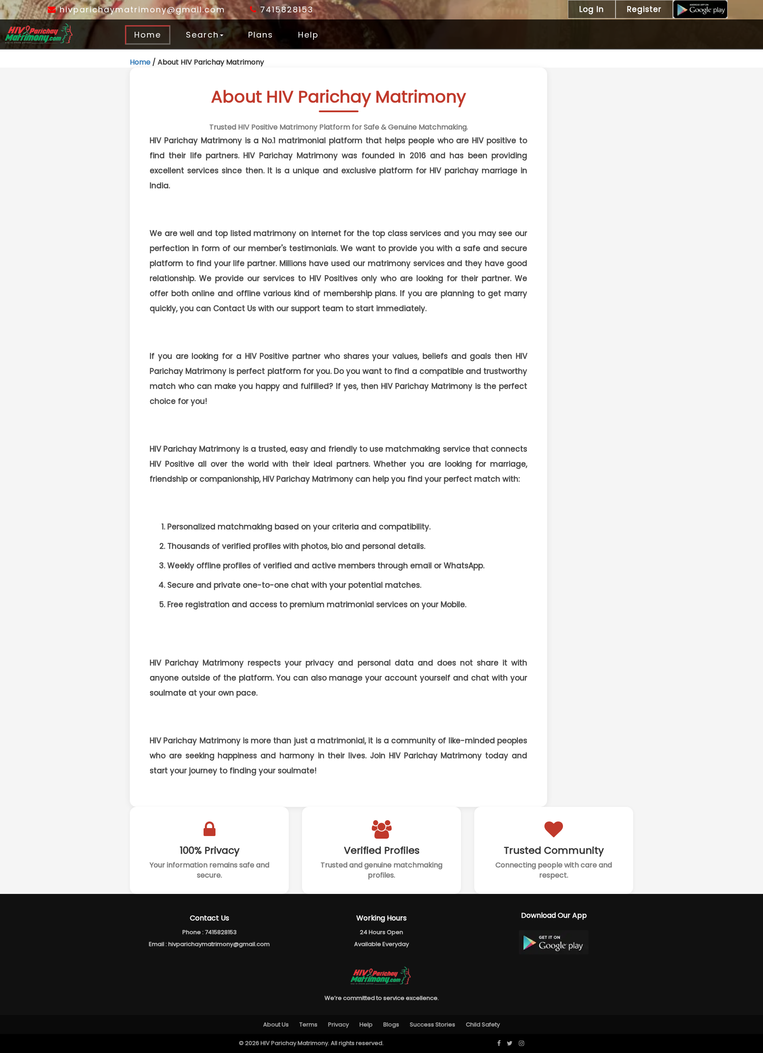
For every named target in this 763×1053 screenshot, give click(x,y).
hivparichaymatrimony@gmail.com (141, 9)
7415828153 (285, 9)
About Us (276, 1024)
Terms (308, 1024)
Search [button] (202, 34)
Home (147, 34)
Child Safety (483, 1024)
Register (644, 9)
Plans (260, 34)
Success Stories (432, 1024)
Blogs (391, 1024)
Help (308, 34)
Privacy (338, 1024)
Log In (591, 9)
